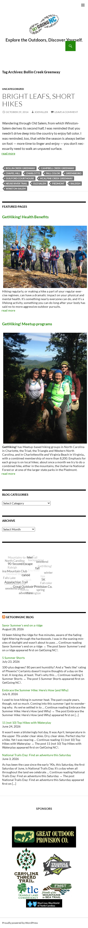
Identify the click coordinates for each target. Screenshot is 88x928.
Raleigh (75, 183)
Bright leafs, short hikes (38, 100)
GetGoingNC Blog (20, 617)
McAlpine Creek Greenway (56, 178)
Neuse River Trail (16, 183)
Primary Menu (83, 5)
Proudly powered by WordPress (20, 922)
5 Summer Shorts (13, 657)
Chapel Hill (13, 173)
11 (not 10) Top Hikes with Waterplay (26, 722)
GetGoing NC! (44, 27)
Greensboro (73, 173)
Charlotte (33, 173)
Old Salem (39, 183)
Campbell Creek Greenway (57, 168)
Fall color (53, 173)
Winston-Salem (16, 188)
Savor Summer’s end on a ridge (22, 625)
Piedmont (58, 183)
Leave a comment (66, 112)
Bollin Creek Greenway (20, 168)
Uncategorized (13, 88)
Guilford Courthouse (20, 178)
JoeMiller (41, 112)
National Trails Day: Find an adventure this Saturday (36, 755)
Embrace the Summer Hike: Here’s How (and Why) (35, 690)
